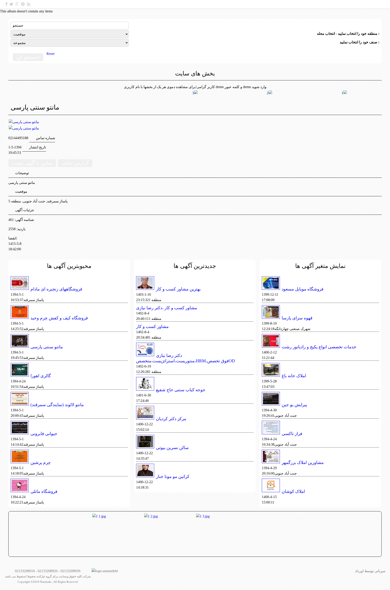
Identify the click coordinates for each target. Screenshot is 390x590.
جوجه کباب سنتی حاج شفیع (180, 389)
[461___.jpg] (193, 128)
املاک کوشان (293, 491)
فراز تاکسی (292, 433)
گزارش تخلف (75, 163)
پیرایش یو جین (294, 404)
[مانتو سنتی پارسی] (23, 122)
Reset (50, 54)
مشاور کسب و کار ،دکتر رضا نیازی (166, 307)
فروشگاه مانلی (43, 491)
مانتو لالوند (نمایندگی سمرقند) (57, 404)
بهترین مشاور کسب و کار (178, 289)
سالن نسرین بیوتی (172, 447)
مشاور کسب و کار (152, 326)
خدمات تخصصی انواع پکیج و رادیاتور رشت (319, 346)
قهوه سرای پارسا (297, 318)
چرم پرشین (40, 462)
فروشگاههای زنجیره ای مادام (56, 289)
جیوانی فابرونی (43, 433)
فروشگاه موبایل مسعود (302, 289)
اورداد (359, 571)
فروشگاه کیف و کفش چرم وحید (59, 318)
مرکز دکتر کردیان (171, 418)
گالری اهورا (40, 375)
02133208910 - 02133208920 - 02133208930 (47, 571)
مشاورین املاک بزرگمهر (303, 462)
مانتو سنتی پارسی (46, 346)
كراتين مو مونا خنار (172, 476)
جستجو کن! (28, 57)
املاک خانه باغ (294, 375)
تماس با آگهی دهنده (32, 163)
